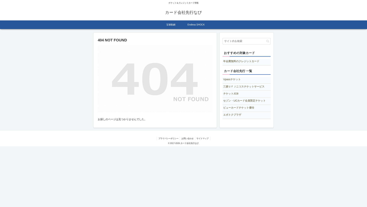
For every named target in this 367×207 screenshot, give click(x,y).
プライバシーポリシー (168, 138)
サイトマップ (203, 138)
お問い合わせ (187, 138)
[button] (267, 41)
